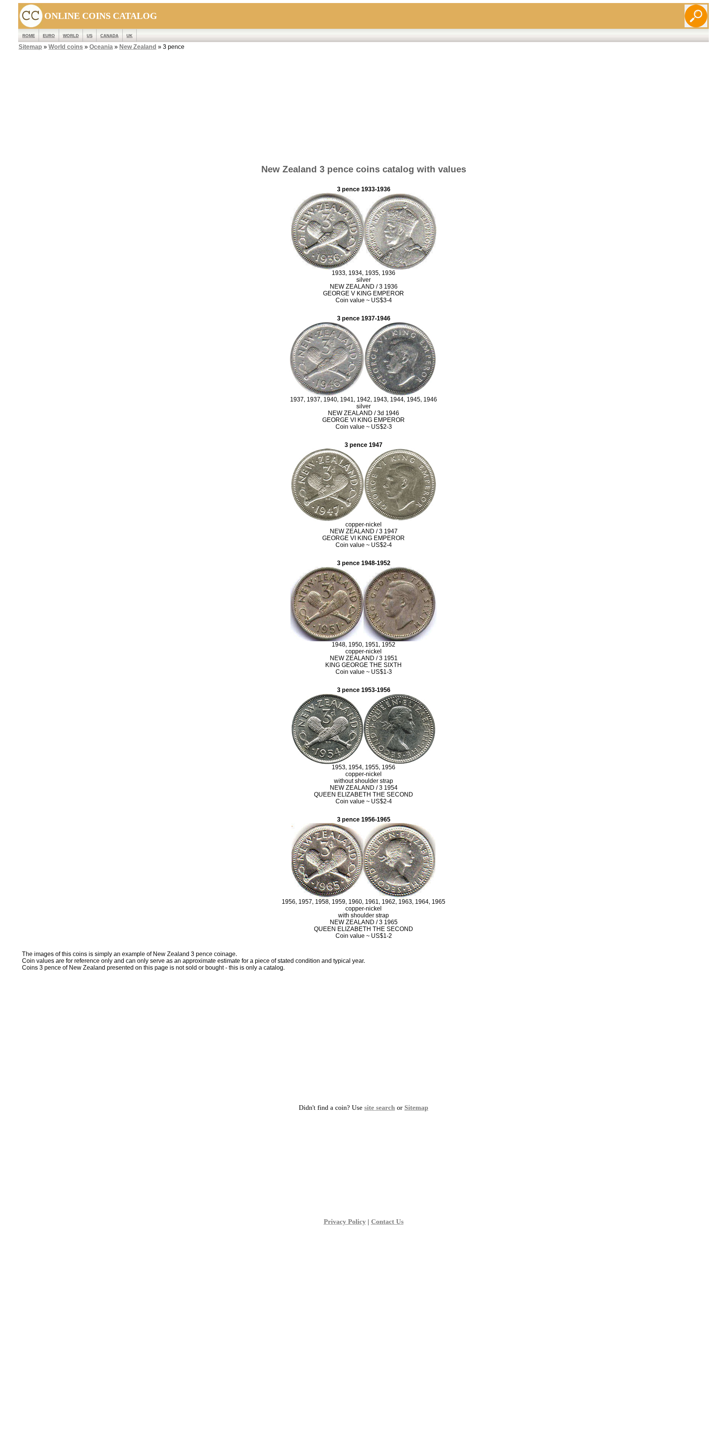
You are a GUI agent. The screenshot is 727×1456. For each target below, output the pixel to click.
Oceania (101, 47)
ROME (28, 35)
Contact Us (387, 1221)
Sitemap (30, 47)
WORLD (71, 35)
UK (129, 35)
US (89, 35)
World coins (65, 47)
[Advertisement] (363, 105)
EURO (49, 35)
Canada (109, 35)
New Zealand (137, 47)
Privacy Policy (345, 1221)
